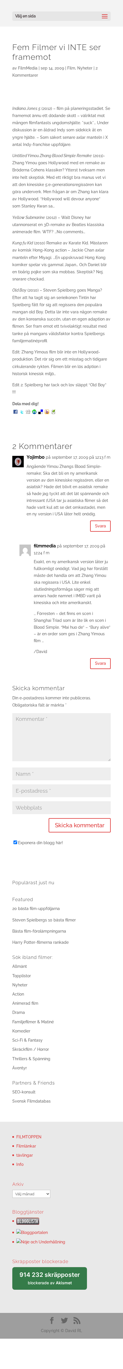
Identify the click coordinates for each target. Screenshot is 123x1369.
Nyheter (84, 68)
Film (71, 68)
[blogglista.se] (27, 1223)
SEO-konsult (23, 1092)
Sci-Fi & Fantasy (27, 1040)
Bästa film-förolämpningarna (39, 931)
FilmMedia (27, 68)
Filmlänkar (26, 1146)
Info (19, 1164)
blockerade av (53, 1280)
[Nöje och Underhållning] (40, 1242)
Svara (100, 526)
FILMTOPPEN (28, 1137)
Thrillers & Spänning (31, 1059)
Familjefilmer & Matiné (33, 1022)
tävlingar (24, 1155)
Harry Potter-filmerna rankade (40, 942)
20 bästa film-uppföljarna (36, 908)
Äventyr (19, 1068)
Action (18, 994)
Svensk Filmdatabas (31, 1101)
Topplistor (21, 976)
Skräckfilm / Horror (30, 1049)
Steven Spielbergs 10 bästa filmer (44, 920)
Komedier (21, 1031)
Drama (18, 1012)
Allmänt (19, 966)
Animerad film (25, 1003)
